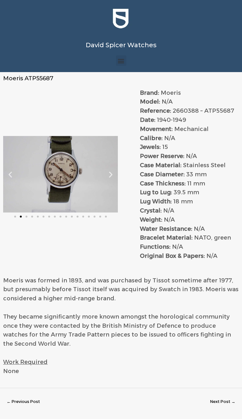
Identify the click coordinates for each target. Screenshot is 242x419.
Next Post (222, 401)
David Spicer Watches (121, 45)
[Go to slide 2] (21, 217)
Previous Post (23, 401)
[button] (121, 60)
